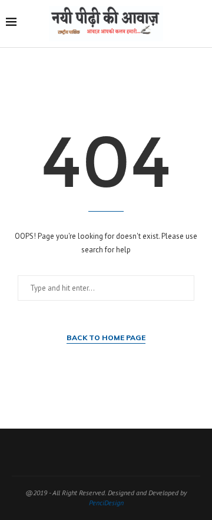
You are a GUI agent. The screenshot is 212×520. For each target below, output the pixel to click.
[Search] (200, 23)
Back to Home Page (106, 337)
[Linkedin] (128, 452)
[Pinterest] (113, 452)
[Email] (144, 452)
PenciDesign (106, 502)
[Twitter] (83, 452)
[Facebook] (67, 452)
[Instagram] (98, 452)
